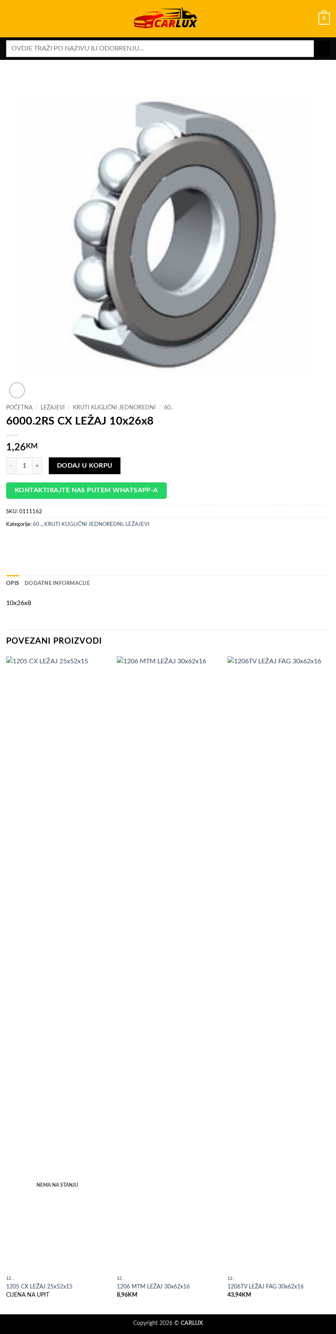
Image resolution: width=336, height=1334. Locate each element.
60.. (168, 408)
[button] (11, 19)
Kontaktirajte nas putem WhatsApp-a (86, 490)
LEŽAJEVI (53, 408)
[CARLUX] (168, 18)
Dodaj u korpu (85, 466)
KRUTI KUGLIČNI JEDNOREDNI (114, 408)
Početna (19, 408)
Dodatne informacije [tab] (57, 583)
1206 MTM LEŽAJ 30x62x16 (153, 1287)
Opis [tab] (12, 583)
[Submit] (322, 49)
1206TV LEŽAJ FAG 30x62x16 (265, 1287)
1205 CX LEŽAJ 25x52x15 (39, 1287)
